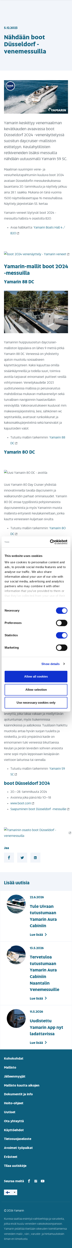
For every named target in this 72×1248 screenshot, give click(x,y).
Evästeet (10, 1156)
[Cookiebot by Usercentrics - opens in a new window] (50, 542)
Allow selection (36, 689)
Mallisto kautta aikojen (21, 1085)
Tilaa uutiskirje (15, 1165)
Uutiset (9, 1112)
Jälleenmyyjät (14, 1076)
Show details (50, 664)
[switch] (61, 623)
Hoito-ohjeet (13, 1103)
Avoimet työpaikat (18, 1147)
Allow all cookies (36, 676)
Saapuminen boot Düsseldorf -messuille (38, 809)
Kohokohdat (13, 1058)
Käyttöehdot (14, 1130)
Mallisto (10, 1067)
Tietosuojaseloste (17, 1139)
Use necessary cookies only (36, 702)
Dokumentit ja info (18, 1094)
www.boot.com (20, 803)
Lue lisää (36, 934)
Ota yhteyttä (14, 1121)
